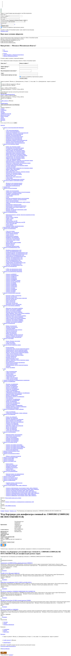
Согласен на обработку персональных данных (13, 27)
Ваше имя (3, 14)
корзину (11, 654)
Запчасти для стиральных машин (11, 144)
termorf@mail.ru (4, 103)
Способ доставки (5, 20)
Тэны (4, 368)
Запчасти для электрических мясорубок (12, 271)
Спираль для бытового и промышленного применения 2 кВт (19, 501)
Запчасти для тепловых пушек (10, 457)
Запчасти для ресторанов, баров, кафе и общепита (15, 485)
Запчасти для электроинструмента (11, 453)
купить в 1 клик (10, 542)
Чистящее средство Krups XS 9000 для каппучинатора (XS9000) (16, 600)
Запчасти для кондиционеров (10, 479)
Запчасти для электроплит (9, 228)
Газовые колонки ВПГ (8, 458)
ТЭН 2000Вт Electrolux (10, 505)
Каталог (5, 630)
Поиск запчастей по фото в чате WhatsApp (10, 104)
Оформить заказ (4, 25)
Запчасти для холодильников (10, 188)
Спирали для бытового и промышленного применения (16, 380)
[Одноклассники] (3, 545)
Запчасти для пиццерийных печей (11, 451)
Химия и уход (6, 186)
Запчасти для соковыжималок (10, 471)
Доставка (5, 622)
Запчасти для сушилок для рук (10, 477)
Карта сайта (6, 631)
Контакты (3, 634)
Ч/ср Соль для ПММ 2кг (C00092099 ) (9, 609)
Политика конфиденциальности (8, 646)
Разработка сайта (5, 647)
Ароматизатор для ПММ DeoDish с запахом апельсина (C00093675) (17, 563)
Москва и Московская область (10, 56)
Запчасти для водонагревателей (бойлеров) (13, 127)
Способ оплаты (4, 21)
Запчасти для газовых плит (9, 461)
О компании (6, 629)
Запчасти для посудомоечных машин (12, 344)
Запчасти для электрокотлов (10, 266)
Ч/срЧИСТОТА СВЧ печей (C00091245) (10, 573)
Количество (4, 23)
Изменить (5, 51)
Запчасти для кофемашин (9, 381)
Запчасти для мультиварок (9, 432)
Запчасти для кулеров (8, 338)
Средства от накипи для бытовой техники (13, 180)
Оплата (5, 623)
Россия (5, 53)
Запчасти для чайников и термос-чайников (13, 409)
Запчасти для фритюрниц (9, 480)
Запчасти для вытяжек (8, 460)
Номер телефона (5, 16)
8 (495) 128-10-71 (5, 100)
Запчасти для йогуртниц (9, 476)
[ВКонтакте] (1, 545)
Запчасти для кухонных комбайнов (11, 305)
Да (4, 49)
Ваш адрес (3, 19)
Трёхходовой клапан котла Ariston (13, 497)
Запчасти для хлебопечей (9, 414)
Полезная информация (8, 624)
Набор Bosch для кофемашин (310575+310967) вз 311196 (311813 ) (16, 582)
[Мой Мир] (5, 545)
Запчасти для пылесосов (9, 323)
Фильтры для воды (7, 452)
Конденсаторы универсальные (10, 227)
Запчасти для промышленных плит (11, 247)
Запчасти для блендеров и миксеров (11, 293)
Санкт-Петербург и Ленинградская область (13, 54)
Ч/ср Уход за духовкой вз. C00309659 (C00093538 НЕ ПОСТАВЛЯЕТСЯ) (18, 591)
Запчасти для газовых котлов (10, 442)
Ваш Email (3, 17)
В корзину (4, 570)
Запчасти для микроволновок (10, 212)
